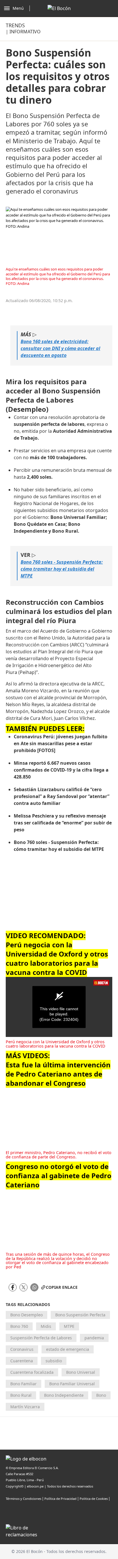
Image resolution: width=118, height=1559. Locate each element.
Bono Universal (80, 1372)
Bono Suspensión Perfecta (80, 1314)
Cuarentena (21, 1360)
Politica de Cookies (94, 1498)
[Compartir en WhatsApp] (34, 1287)
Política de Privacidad (60, 1498)
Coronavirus (22, 1349)
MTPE (69, 1326)
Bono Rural (21, 1395)
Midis (46, 1326)
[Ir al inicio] (59, 8)
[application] (59, 1007)
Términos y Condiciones (23, 1498)
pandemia (94, 1337)
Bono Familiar (23, 1383)
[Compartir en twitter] (23, 1287)
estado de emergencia (67, 1349)
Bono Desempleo (26, 1314)
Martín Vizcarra (25, 1406)
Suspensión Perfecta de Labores (41, 1337)
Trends (15, 25)
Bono (101, 1395)
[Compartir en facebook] (13, 1287)
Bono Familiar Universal (72, 1383)
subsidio (54, 1360)
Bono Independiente (64, 1395)
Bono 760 (19, 1326)
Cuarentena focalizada (32, 1372)
